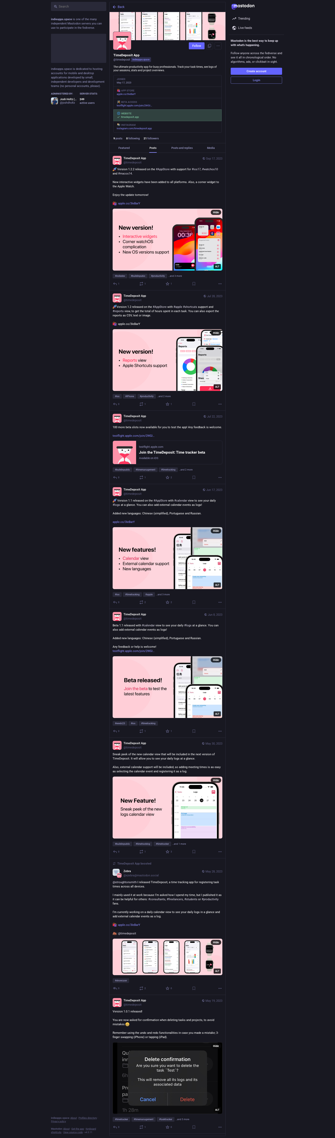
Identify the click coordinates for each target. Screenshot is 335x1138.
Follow (196, 46)
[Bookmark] (194, 283)
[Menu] (218, 45)
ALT (217, 266)
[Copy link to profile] (209, 45)
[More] (220, 283)
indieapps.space (140, 59)
